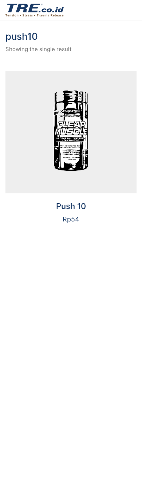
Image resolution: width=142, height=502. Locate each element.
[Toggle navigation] (132, 10)
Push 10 (71, 206)
